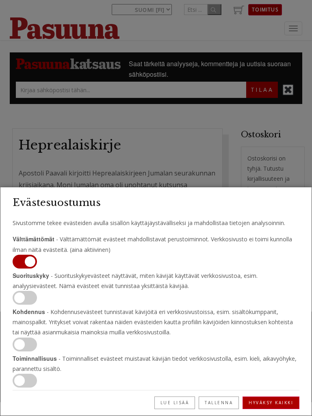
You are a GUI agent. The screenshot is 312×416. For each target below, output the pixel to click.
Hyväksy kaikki (271, 402)
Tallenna (219, 402)
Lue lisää (174, 402)
